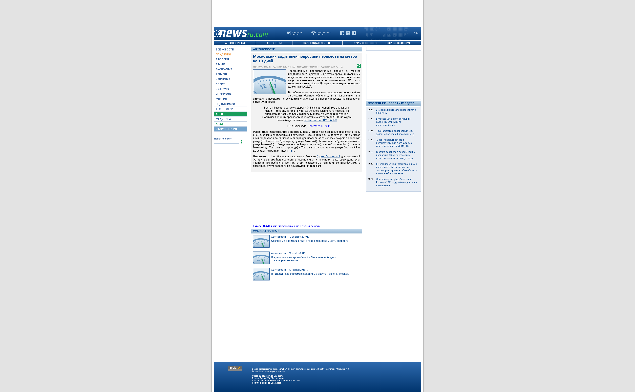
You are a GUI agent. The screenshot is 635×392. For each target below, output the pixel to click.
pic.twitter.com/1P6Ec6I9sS (320, 120)
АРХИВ (220, 124)
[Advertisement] (317, 13)
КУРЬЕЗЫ (360, 43)
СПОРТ (220, 84)
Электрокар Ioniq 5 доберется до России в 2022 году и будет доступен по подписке (396, 182)
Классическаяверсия (324, 33)
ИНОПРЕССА (224, 94)
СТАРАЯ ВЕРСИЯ (226, 129)
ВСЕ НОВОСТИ (225, 49)
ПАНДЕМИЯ (223, 54)
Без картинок (278, 378)
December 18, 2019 (319, 126)
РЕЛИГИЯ (222, 74)
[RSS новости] (348, 33)
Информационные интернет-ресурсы (299, 226)
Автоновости (264, 49)
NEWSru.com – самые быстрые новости (271, 380)
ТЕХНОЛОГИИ (224, 109)
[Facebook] (342, 33)
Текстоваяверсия (297, 33)
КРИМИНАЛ (223, 79)
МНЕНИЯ (221, 99)
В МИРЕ (220, 64)
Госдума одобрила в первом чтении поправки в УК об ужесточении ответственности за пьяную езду (395, 155)
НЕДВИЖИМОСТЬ (227, 104)
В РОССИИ (222, 59)
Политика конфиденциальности (267, 383)
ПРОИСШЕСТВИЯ (399, 43)
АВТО (219, 114)
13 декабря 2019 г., (299, 236)
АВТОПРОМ (274, 43)
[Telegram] (354, 33)
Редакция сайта (275, 376)
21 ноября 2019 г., (298, 253)
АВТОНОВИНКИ (235, 43)
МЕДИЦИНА (223, 119)
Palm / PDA (265, 378)
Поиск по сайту (223, 138)
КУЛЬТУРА (222, 89)
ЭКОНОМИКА (224, 69)
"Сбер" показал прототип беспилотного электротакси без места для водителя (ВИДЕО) (394, 142)
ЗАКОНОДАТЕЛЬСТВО (317, 43)
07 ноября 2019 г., (298, 269)
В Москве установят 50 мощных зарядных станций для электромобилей (393, 121)
